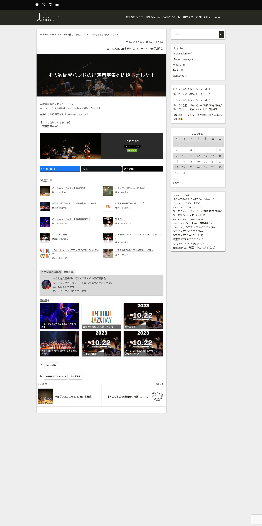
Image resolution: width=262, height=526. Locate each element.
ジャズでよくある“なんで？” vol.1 (192, 99)
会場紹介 (178, 227)
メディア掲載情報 (199, 219)
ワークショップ (181, 223)
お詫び (188, 195)
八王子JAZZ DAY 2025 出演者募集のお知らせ (74, 203)
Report (177, 64)
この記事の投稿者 (51, 272)
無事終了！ (120, 219)
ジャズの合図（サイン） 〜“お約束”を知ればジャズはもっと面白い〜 (197, 213)
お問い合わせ (203, 17)
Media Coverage (182, 59)
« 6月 (176, 182)
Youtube (177, 195)
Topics (176, 70)
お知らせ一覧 (153, 17)
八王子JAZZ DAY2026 (184, 243)
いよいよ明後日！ (60, 234)
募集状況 (188, 17)
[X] (43, 5)
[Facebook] (37, 5)
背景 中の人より (202, 247)
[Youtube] (57, 5)
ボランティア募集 (181, 219)
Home (217, 17)
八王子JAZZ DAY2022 (201, 227)
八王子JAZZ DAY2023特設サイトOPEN (134, 250)
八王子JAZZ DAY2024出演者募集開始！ (71, 219)
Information (51, 365)
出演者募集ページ (49, 126)
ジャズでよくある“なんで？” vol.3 (192, 88)
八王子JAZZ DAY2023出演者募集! (68, 187)
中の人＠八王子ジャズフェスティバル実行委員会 (136, 48)
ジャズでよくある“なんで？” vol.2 (192, 94)
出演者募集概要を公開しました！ (131, 203)
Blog (175, 48)
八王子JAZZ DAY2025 (189, 239)
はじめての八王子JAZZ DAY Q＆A (194, 199)
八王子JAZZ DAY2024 (188, 235)
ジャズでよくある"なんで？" (187, 207)
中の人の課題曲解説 (202, 223)
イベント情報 (193, 203)
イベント (178, 203)
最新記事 (69, 272)
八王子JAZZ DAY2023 (56, 376)
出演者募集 (76, 376)
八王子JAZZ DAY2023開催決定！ (131, 187)
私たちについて (134, 17)
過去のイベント (171, 17)
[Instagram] (50, 5)
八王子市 (202, 243)
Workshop (178, 75)
